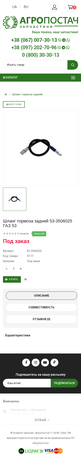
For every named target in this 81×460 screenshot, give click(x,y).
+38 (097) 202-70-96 (34, 47)
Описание (41, 295)
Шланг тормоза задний (27, 94)
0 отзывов (23, 233)
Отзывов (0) (41, 319)
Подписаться (64, 383)
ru (26, 7)
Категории (14, 104)
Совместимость (41, 307)
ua (14, 7)
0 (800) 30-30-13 (40, 55)
